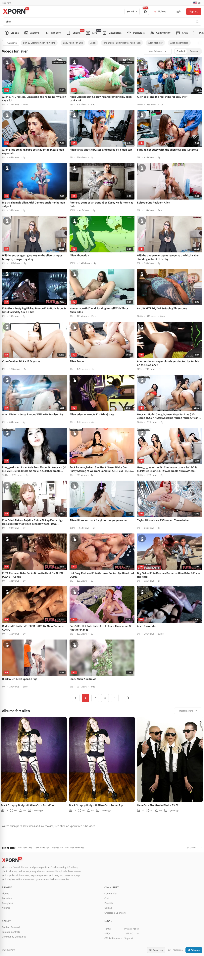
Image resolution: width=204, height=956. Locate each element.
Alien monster (155, 43)
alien (93, 43)
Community (110, 893)
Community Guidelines (14, 936)
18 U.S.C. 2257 (131, 933)
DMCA (107, 933)
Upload (108, 908)
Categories (12, 42)
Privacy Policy (131, 929)
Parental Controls (11, 932)
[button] (199, 42)
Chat (106, 898)
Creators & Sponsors (115, 913)
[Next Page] (128, 698)
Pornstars (7, 898)
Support (128, 938)
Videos (5, 893)
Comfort (181, 51)
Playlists (108, 903)
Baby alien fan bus (73, 43)
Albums (6, 908)
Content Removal (11, 927)
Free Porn (6, 3)
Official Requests (113, 938)
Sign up (193, 11)
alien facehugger (179, 43)
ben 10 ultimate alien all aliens (39, 43)
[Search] (197, 21)
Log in (178, 11)
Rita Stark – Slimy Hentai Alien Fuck (121, 43)
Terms (107, 929)
